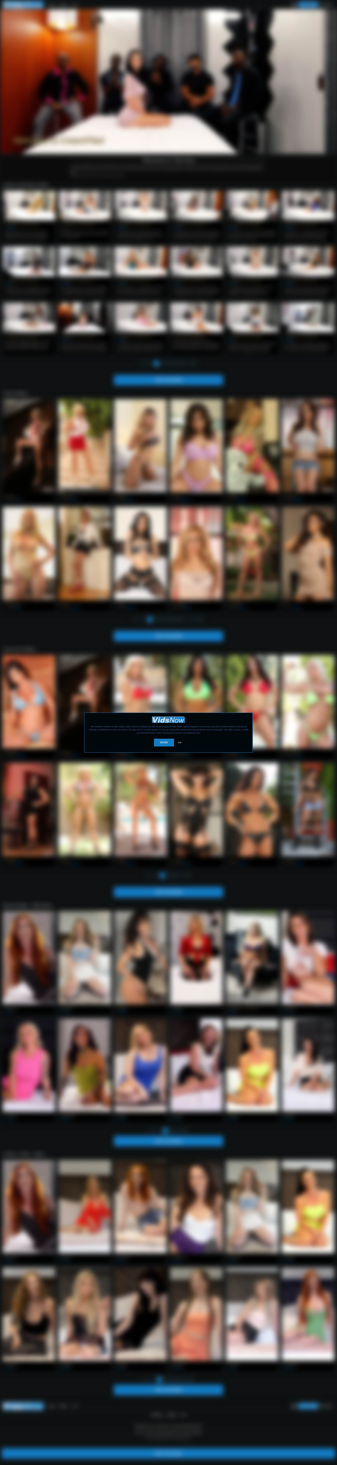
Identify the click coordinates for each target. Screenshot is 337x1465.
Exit (179, 742)
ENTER (164, 742)
